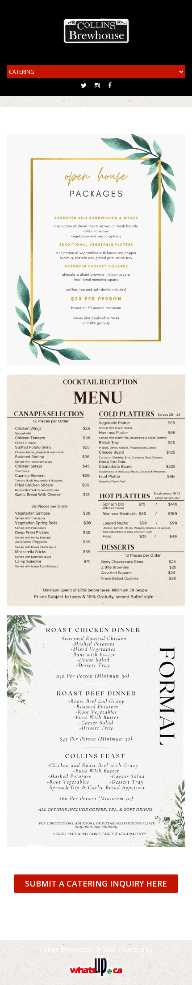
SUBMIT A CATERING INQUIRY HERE (96, 883)
